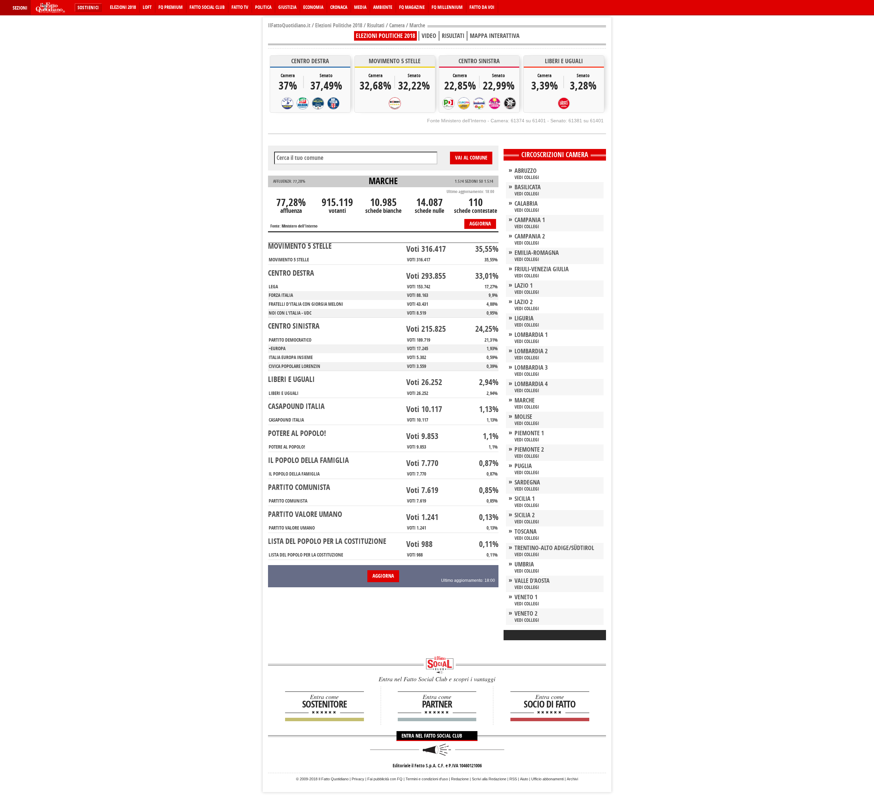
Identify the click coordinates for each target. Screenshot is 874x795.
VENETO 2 (525, 614)
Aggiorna (480, 224)
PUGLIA (523, 466)
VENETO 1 (525, 597)
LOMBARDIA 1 (531, 335)
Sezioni (20, 8)
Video (429, 36)
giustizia (287, 7)
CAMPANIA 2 (529, 236)
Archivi (572, 779)
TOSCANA (525, 532)
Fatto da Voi (481, 7)
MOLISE (523, 417)
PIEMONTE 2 (529, 450)
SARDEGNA (527, 482)
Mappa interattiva (495, 36)
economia (313, 7)
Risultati (375, 25)
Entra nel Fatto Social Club (432, 736)
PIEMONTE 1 (529, 433)
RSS (513, 779)
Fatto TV (239, 7)
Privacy (358, 779)
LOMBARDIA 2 (531, 351)
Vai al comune (471, 158)
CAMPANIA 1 (529, 220)
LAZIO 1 (523, 286)
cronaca (338, 7)
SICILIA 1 (524, 499)
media (360, 7)
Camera (397, 25)
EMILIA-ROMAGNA (536, 253)
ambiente (382, 7)
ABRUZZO (525, 171)
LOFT (147, 7)
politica (263, 7)
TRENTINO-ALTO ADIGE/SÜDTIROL (554, 548)
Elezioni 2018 (123, 7)
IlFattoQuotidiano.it (289, 25)
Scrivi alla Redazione (489, 779)
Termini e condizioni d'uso (427, 779)
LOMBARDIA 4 (531, 384)
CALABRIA (526, 204)
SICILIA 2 (524, 515)
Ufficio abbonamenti (547, 779)
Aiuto (524, 779)
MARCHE (524, 400)
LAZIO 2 (523, 302)
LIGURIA (524, 318)
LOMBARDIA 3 (531, 368)
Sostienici (88, 8)
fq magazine (412, 7)
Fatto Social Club (207, 7)
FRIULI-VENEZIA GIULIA (541, 269)
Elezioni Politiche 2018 (338, 25)
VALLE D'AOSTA (532, 581)
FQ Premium (170, 7)
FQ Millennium (447, 7)
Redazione (460, 779)
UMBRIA (524, 564)
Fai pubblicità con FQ (385, 779)
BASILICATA (527, 187)
